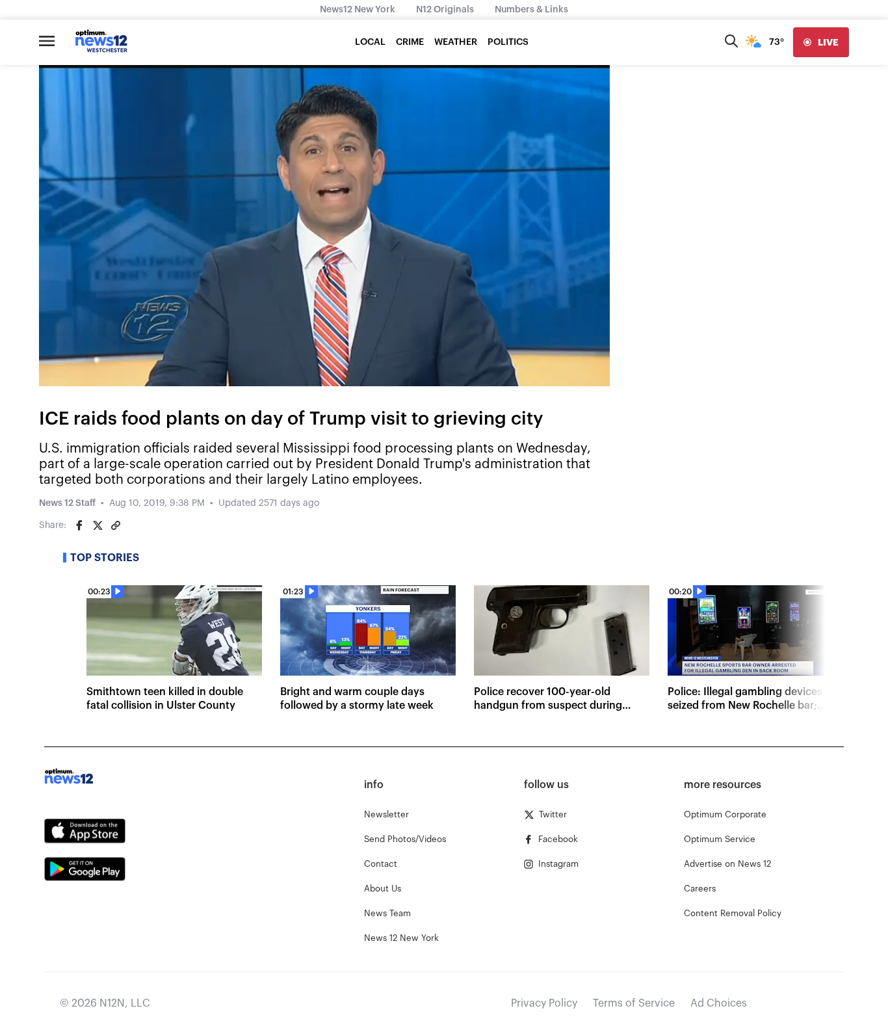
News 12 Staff (67, 503)
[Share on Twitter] (97, 525)
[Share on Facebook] (79, 525)
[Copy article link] (116, 525)
